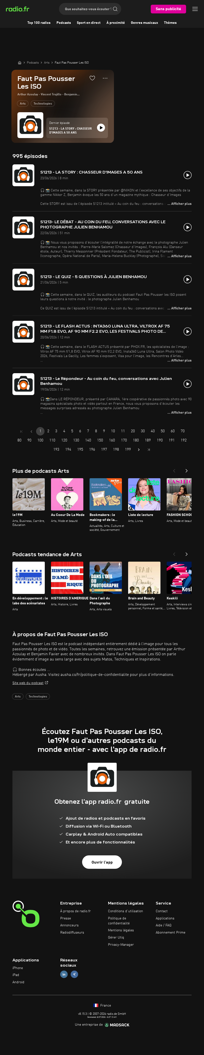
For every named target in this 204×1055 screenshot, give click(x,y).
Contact (162, 911)
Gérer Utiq (116, 937)
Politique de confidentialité (119, 921)
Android (18, 982)
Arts (23, 103)
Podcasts (63, 23)
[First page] (21, 432)
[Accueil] (20, 63)
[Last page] (149, 450)
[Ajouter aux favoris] (92, 78)
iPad (15, 975)
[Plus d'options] (105, 78)
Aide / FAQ (163, 925)
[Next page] (139, 450)
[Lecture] (101, 128)
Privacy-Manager (121, 944)
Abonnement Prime (170, 932)
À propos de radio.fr (75, 911)
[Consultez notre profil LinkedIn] (64, 974)
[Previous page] (31, 432)
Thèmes (170, 23)
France (105, 1005)
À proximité (115, 23)
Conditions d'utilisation (125, 911)
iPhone (17, 968)
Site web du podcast (28, 683)
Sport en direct (89, 23)
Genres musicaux (144, 23)
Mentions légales (121, 930)
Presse (65, 918)
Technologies (43, 103)
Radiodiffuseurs (72, 932)
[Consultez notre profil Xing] (74, 974)
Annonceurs (69, 925)
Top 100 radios (39, 23)
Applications (165, 918)
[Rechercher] (115, 9)
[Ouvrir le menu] (195, 9)
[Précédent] (174, 469)
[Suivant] (187, 469)
